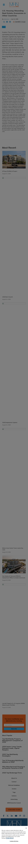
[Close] (26, 828)
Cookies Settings (14, 841)
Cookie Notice (9, 838)
